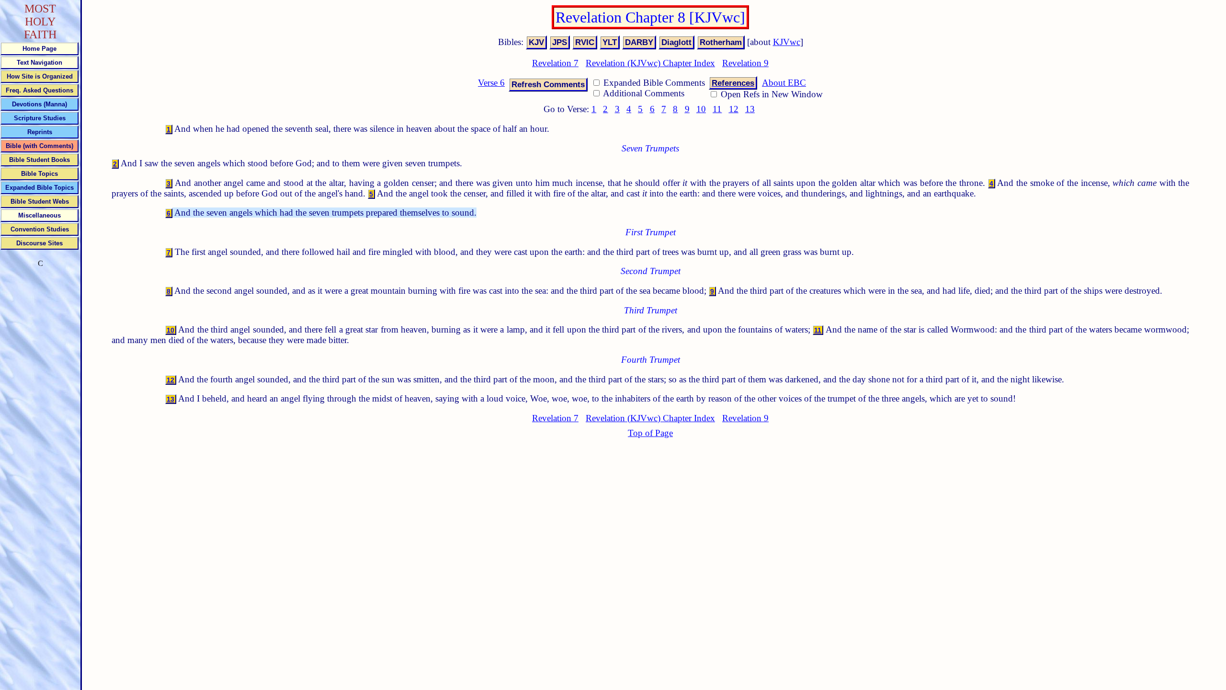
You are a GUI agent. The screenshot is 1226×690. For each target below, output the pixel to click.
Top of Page (650, 433)
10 (701, 109)
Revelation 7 (555, 63)
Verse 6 (491, 83)
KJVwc (786, 42)
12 (733, 109)
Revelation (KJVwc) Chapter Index (650, 63)
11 (717, 109)
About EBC (784, 83)
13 (750, 109)
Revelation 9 (745, 63)
